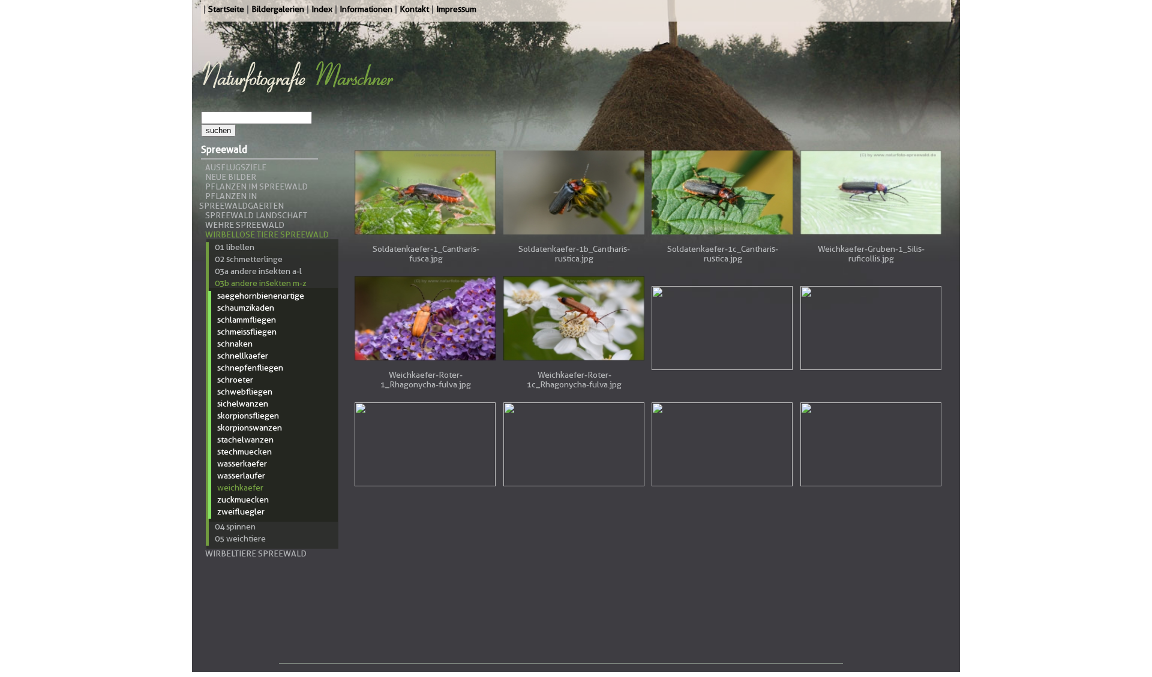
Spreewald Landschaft (256, 215)
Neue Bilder (230, 177)
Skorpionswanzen (249, 427)
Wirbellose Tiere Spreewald (267, 234)
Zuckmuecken (243, 499)
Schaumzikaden (245, 307)
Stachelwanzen (245, 439)
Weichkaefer (240, 487)
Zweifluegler (241, 511)
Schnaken (235, 343)
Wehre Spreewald (244, 225)
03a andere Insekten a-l (258, 271)
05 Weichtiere (240, 538)
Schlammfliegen (246, 319)
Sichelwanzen (242, 403)
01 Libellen (234, 247)
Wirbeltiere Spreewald (256, 553)
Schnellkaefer (242, 355)
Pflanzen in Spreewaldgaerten (241, 200)
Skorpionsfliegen (248, 415)
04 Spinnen (235, 526)
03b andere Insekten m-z (261, 283)
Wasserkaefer (242, 463)
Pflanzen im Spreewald (256, 186)
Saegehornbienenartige (260, 295)
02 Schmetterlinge (249, 259)
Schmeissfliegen (247, 331)
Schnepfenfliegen (250, 367)
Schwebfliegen (244, 391)
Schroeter (235, 379)
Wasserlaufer (241, 475)
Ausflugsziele (235, 167)
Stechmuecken (244, 451)
